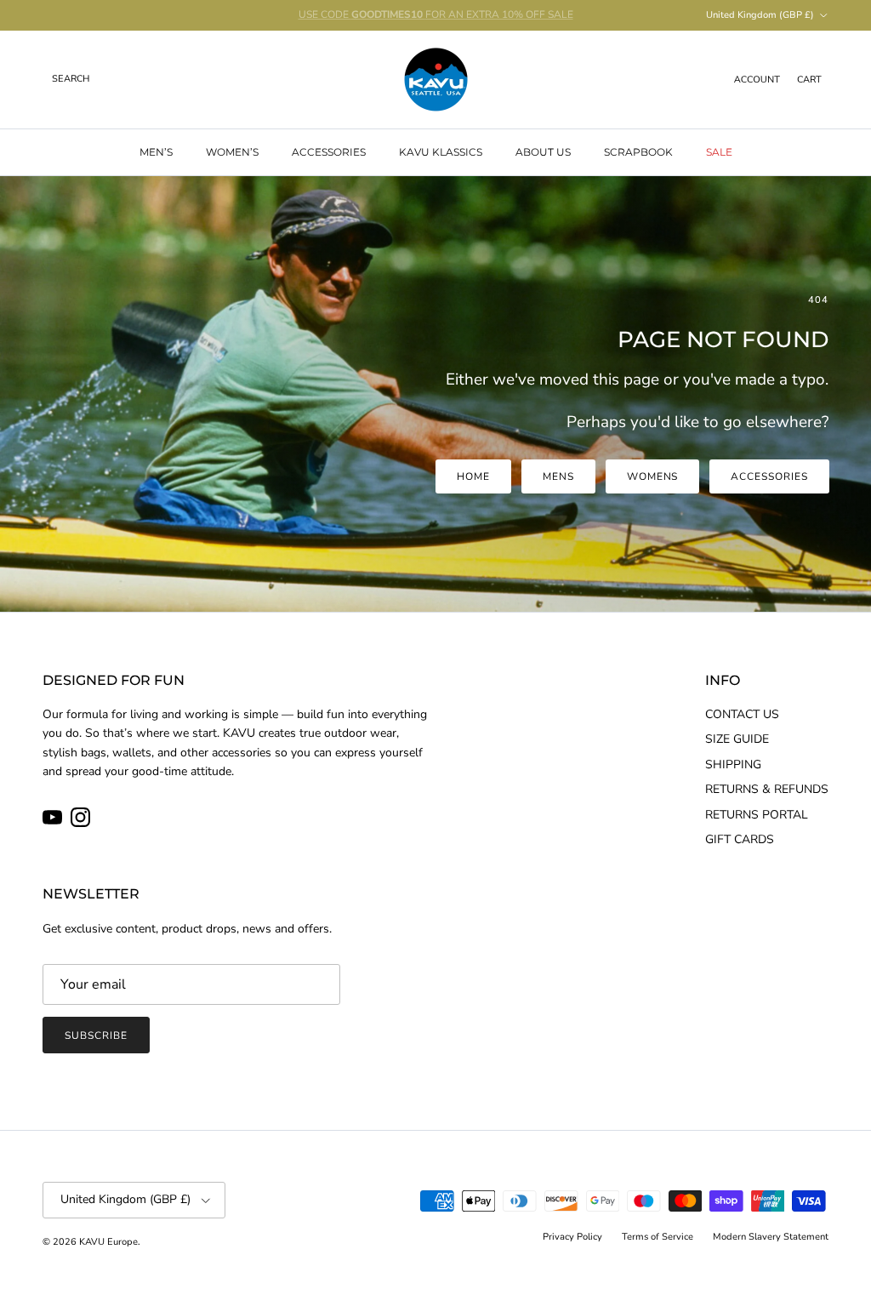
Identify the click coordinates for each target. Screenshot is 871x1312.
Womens (653, 476)
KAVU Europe (108, 1241)
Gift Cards (739, 839)
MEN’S (156, 151)
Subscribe (96, 1035)
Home (473, 476)
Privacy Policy (572, 1236)
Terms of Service (657, 1236)
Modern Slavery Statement (770, 1236)
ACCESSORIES (329, 151)
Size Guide (737, 739)
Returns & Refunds (766, 789)
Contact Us (742, 714)
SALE (719, 151)
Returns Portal (756, 815)
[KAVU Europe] (436, 79)
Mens (558, 476)
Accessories (769, 476)
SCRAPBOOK (638, 151)
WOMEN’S (232, 151)
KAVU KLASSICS (440, 151)
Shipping (733, 764)
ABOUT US (543, 151)
